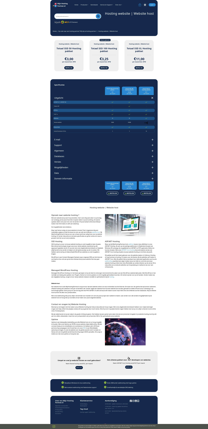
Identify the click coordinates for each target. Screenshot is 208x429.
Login (151, 5)
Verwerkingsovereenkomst (62, 407)
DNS (84, 328)
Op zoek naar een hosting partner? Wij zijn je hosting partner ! (77, 31)
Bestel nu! (79, 367)
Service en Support (106, 5)
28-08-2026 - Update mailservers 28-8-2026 (116, 404)
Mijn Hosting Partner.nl (62, 4)
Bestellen (113, 193)
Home (76, 5)
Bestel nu (68, 68)
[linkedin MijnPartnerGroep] (136, 401)
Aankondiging (83, 404)
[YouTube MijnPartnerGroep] (138, 401)
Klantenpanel (83, 406)
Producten (84, 5)
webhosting (108, 261)
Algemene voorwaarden (61, 405)
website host (96, 232)
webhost (131, 244)
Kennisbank (94, 5)
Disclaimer (58, 413)
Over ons (118, 5)
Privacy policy (58, 409)
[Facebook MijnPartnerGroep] (131, 401)
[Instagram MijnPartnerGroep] (133, 401)
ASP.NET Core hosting (128, 250)
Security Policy (59, 411)
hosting (111, 277)
